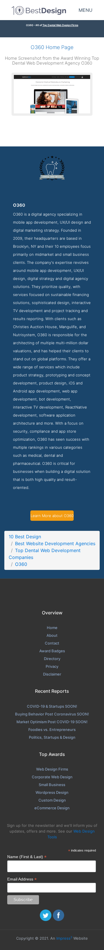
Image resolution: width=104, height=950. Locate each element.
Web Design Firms (52, 769)
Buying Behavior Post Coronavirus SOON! (52, 714)
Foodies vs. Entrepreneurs (52, 729)
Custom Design (52, 800)
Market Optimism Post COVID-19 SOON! (52, 721)
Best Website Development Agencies (55, 543)
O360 (21, 564)
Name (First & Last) (27, 857)
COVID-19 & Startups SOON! (52, 706)
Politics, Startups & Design (52, 737)
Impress (64, 938)
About (52, 635)
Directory (52, 658)
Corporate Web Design (52, 777)
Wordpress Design (52, 792)
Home (52, 627)
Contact (52, 643)
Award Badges (52, 651)
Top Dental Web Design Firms (60, 25)
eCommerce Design (52, 808)
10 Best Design (25, 536)
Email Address (22, 879)
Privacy (52, 666)
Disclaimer (52, 674)
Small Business (52, 784)
